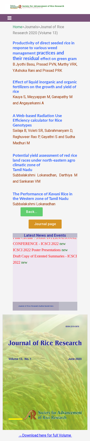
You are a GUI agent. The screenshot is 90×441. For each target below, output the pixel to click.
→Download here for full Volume (45, 435)
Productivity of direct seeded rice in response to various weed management (44, 48)
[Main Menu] (9, 18)
